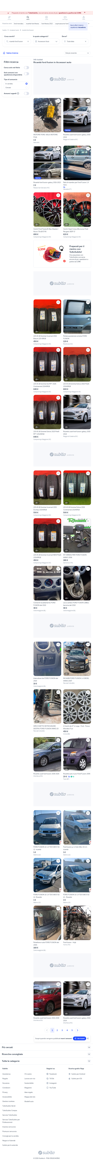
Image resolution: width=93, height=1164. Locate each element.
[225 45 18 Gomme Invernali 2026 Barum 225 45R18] (47, 322)
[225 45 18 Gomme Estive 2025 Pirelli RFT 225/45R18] (47, 418)
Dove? (64, 36)
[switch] (26, 67)
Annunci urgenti (10, 93)
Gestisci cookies (8, 1101)
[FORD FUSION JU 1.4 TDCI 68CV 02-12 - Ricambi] (77, 881)
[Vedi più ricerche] (89, 24)
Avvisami (81, 1038)
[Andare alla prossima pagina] (77, 1030)
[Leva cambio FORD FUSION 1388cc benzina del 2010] (77, 589)
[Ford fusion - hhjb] (77, 928)
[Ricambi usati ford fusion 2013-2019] (47, 1002)
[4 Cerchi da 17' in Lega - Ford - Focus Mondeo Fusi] (77, 712)
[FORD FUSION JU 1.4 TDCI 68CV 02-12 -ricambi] (47, 833)
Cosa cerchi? (9, 36)
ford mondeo (18, 24)
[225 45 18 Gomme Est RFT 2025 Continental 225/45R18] (47, 370)
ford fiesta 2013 (47, 24)
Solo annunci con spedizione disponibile (13, 74)
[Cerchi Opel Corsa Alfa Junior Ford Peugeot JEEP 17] (77, 215)
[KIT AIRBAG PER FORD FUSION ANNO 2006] (77, 541)
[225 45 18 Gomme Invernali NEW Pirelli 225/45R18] (47, 541)
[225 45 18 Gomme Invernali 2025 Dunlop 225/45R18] (47, 493)
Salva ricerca (12, 53)
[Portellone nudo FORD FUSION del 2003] (47, 928)
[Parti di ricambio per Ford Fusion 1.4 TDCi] (77, 168)
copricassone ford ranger (64, 24)
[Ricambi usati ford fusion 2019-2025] (47, 758)
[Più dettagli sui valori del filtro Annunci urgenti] (18, 93)
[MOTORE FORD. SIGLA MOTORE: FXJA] (47, 121)
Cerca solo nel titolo (12, 67)
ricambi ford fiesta (32, 24)
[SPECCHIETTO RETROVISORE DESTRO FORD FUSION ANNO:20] (47, 712)
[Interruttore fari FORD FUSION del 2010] (47, 664)
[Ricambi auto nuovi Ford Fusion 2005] (77, 758)
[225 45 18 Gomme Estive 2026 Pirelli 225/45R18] (77, 370)
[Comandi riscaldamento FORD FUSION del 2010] (47, 589)
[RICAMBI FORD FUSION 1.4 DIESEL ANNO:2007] (77, 664)
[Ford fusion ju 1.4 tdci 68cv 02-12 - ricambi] (77, 833)
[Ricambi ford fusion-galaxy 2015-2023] (47, 168)
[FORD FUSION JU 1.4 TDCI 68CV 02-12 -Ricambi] (47, 881)
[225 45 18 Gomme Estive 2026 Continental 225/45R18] (77, 493)
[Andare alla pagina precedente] (47, 1030)
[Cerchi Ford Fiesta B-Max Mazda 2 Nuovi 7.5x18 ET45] (47, 215)
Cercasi (8, 87)
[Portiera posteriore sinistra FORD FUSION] (77, 322)
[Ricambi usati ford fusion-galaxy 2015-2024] (77, 121)
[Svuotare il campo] (28, 41)
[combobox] (17, 41)
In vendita (9, 84)
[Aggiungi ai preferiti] (58, 101)
